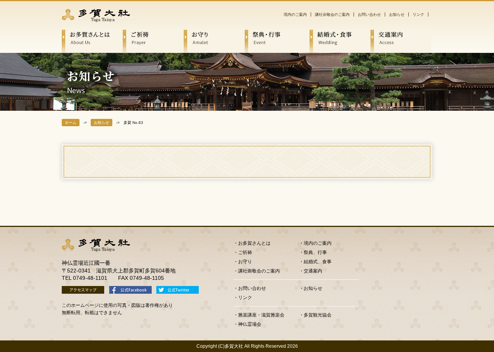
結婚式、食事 (318, 261)
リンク (418, 14)
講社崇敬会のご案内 (332, 14)
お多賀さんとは (254, 243)
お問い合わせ (369, 14)
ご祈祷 (245, 252)
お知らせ (396, 14)
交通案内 (313, 271)
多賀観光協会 (318, 315)
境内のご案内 (295, 14)
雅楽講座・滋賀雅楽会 (261, 315)
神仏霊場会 (249, 324)
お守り (245, 261)
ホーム (70, 122)
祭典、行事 (315, 252)
